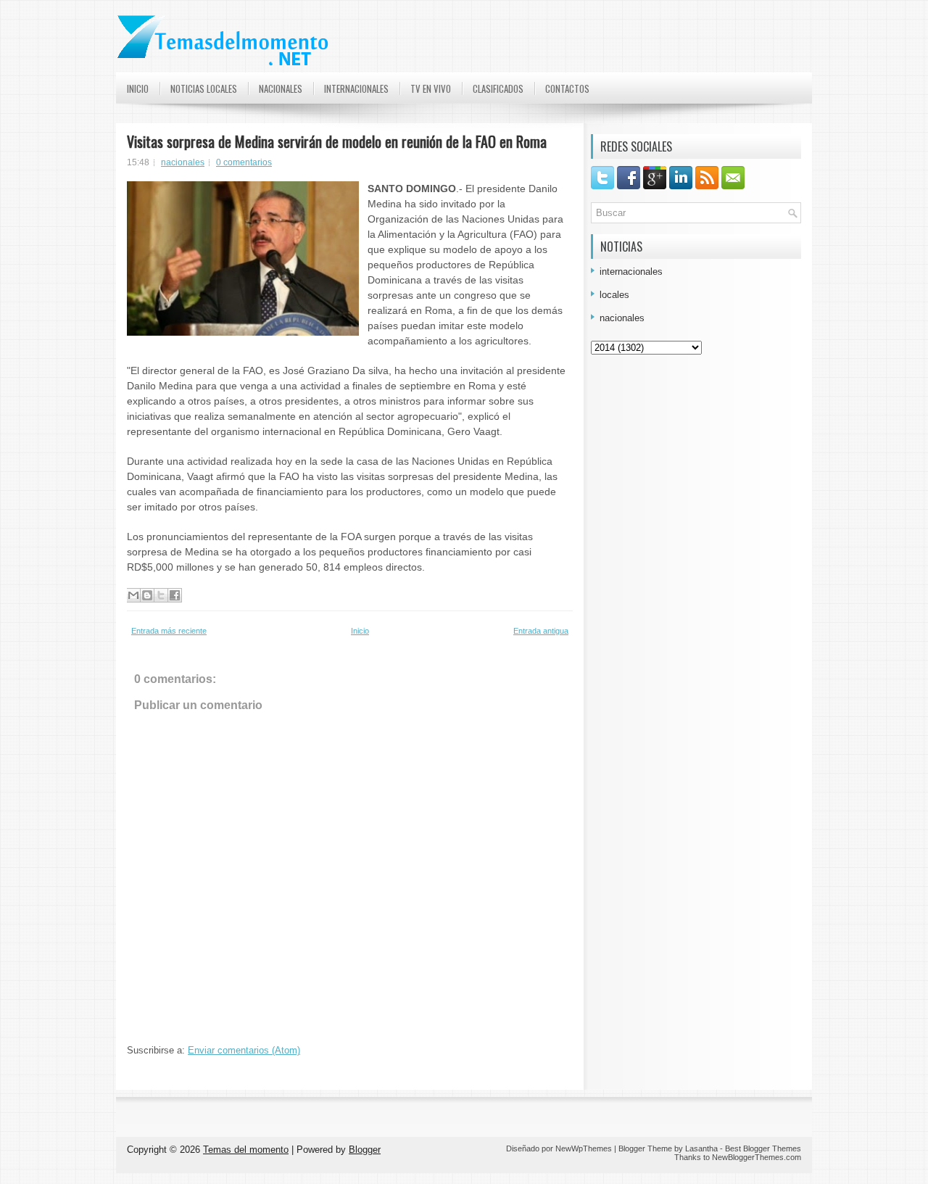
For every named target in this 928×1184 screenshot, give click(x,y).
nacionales (182, 162)
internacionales (631, 271)
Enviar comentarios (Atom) (244, 1050)
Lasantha (701, 1148)
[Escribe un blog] (147, 595)
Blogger (365, 1149)
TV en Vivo (430, 88)
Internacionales (356, 88)
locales (614, 294)
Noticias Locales (203, 88)
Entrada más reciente (169, 630)
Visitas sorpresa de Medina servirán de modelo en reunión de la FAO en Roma (337, 141)
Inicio (138, 88)
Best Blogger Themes (763, 1148)
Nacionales (280, 88)
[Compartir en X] (161, 595)
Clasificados (498, 88)
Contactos (567, 88)
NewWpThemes (583, 1148)
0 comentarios (244, 162)
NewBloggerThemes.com (756, 1157)
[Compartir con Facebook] (174, 595)
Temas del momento (246, 1149)
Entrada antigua (540, 630)
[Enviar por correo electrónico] (133, 595)
